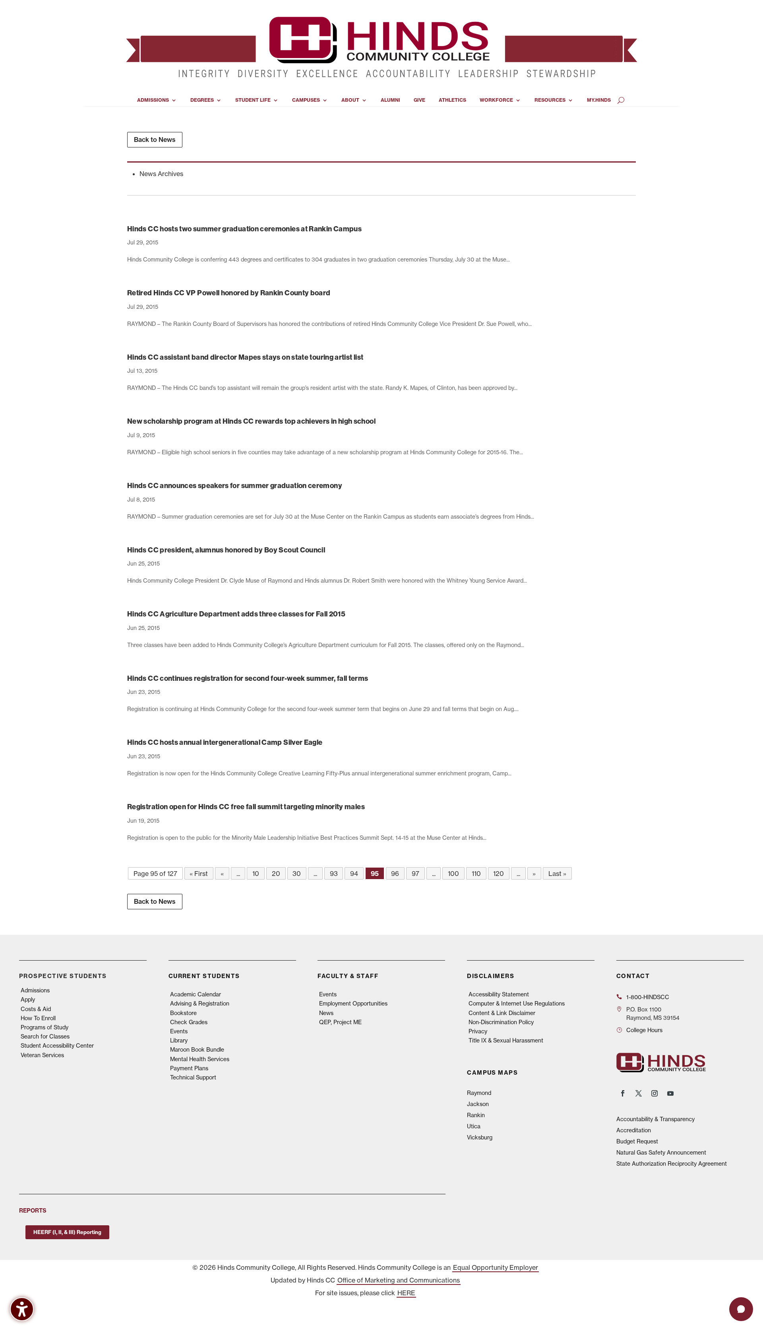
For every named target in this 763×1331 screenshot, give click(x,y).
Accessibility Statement (499, 994)
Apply (28, 999)
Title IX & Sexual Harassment (506, 1040)
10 (255, 874)
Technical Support (193, 1077)
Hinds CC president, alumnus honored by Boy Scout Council (226, 550)
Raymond (479, 1092)
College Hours (644, 1030)
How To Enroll (38, 1018)
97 (415, 874)
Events (179, 1031)
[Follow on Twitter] (638, 1093)
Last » (557, 874)
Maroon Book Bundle (197, 1049)
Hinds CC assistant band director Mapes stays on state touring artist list (245, 357)
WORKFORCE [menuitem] (496, 100)
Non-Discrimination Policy (501, 1022)
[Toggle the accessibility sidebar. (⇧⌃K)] (22, 1309)
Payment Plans (189, 1068)
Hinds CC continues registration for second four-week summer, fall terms (247, 678)
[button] (741, 1309)
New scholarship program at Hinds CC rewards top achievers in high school (251, 421)
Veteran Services (42, 1055)
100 (453, 874)
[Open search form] (621, 100)
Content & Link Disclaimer (502, 1012)
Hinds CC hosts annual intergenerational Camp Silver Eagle (225, 742)
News (326, 1012)
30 (296, 874)
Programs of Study (44, 1027)
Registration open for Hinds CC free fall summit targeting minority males (246, 806)
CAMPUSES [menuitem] (306, 100)
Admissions (35, 990)
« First (199, 874)
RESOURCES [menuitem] (549, 100)
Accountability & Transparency (655, 1119)
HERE (406, 1293)
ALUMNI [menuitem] (390, 100)
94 (354, 874)
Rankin (476, 1115)
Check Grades (188, 1022)
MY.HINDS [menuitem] (599, 100)
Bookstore (183, 1012)
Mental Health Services (199, 1059)
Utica (473, 1126)
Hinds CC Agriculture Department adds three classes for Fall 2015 (236, 614)
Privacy (478, 1031)
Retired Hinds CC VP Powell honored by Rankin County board (229, 293)
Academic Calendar (195, 994)
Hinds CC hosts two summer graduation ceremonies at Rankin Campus (244, 229)
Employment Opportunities (353, 1003)
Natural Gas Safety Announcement (661, 1152)
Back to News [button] (155, 139)
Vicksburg (479, 1137)
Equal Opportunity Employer (495, 1267)
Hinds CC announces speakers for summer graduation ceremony (234, 485)
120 (498, 874)
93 (334, 874)
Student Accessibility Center (57, 1045)
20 (276, 874)
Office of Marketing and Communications (398, 1280)
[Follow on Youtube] (670, 1093)
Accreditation (633, 1130)
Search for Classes (45, 1036)
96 (395, 874)
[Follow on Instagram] (654, 1093)
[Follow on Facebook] (622, 1093)
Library (179, 1040)
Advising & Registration (199, 1003)
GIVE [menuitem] (419, 100)
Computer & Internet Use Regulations (517, 1003)
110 (476, 874)
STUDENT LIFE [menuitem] (253, 100)
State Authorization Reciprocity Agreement (671, 1163)
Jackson (478, 1103)
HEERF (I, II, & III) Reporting (67, 1232)
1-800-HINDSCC (647, 997)
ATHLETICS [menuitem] (452, 100)
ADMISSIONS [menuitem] (153, 100)
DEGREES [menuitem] (202, 100)
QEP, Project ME (340, 1022)
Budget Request (637, 1141)
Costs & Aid (36, 1009)
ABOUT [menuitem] (350, 100)
